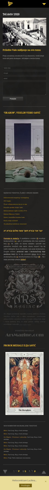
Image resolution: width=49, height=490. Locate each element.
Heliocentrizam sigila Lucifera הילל (15, 211)
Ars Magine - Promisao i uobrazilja (15, 437)
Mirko (5, 430)
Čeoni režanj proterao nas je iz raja (15, 204)
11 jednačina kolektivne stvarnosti (15, 224)
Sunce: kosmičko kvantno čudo (14, 217)
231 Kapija (7, 201)
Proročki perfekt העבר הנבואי (13, 207)
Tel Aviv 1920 (11, 14)
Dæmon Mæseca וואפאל (12, 214)
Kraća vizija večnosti (11, 220)
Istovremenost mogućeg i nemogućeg (16, 197)
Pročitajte (25, 485)
